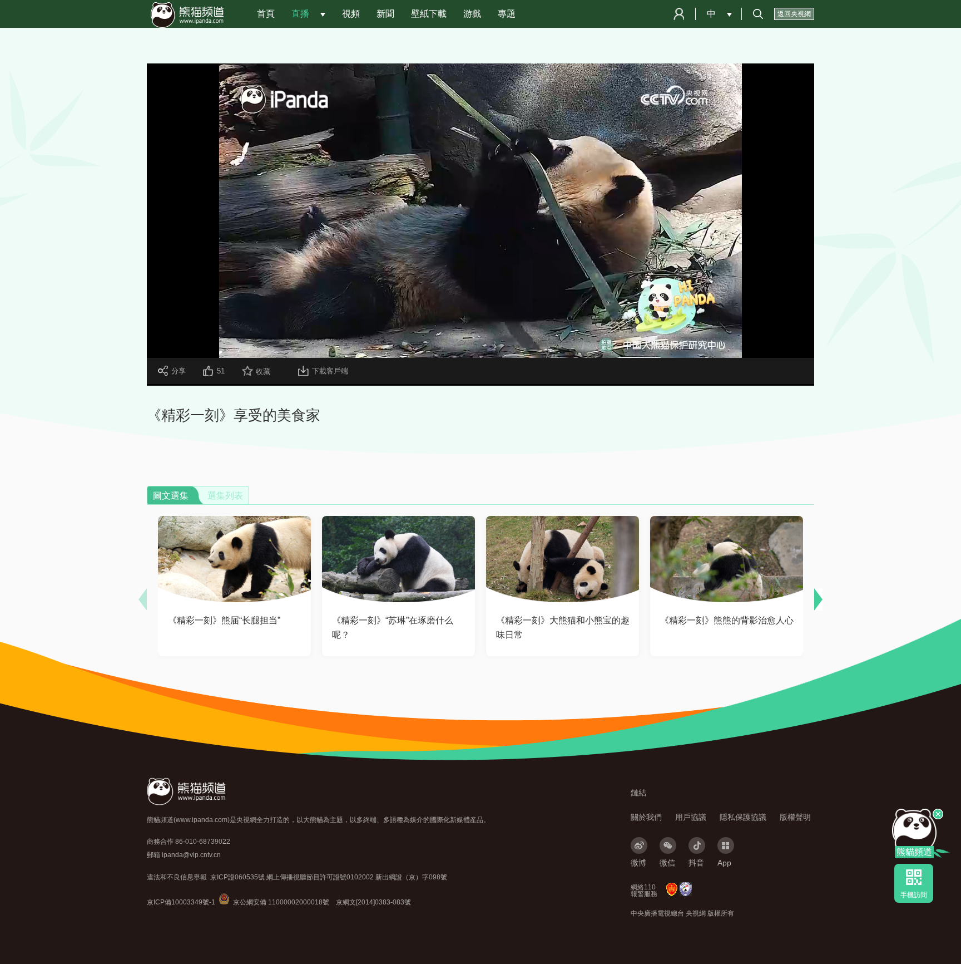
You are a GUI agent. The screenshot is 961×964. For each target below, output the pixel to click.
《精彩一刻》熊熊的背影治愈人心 (727, 620)
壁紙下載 (429, 13)
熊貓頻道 (914, 852)
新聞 (385, 13)
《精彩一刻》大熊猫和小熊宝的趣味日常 (563, 628)
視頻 (351, 13)
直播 (300, 13)
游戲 (472, 13)
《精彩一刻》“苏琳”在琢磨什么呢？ (392, 628)
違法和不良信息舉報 (177, 877)
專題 (507, 13)
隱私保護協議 (743, 817)
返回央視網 (794, 14)
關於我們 (646, 817)
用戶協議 (690, 817)
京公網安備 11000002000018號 (274, 902)
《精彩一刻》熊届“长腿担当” (224, 620)
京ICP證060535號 (237, 877)
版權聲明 (795, 817)
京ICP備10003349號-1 (181, 902)
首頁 (266, 13)
